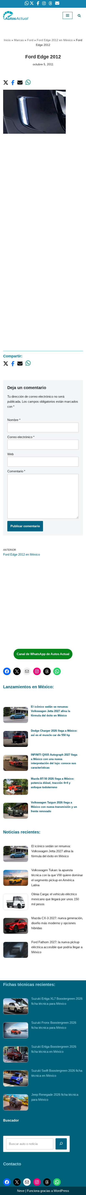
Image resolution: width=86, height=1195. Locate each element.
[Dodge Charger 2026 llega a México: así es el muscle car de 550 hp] (15, 740)
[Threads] (47, 671)
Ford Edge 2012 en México (55, 40)
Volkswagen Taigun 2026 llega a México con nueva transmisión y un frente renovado (54, 807)
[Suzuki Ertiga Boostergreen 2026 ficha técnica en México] (15, 1055)
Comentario (16, 471)
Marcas (19, 40)
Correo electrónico (20, 437)
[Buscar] (79, 15)
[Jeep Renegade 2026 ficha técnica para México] (15, 1103)
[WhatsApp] (57, 671)
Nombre (13, 420)
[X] (17, 671)
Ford (30, 40)
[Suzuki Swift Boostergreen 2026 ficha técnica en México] (15, 1079)
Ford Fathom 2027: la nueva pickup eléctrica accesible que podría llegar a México (56, 947)
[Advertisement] (43, 184)
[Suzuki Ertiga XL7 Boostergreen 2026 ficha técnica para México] (15, 1007)
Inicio (7, 40)
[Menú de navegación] (67, 15)
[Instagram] (37, 671)
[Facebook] (7, 671)
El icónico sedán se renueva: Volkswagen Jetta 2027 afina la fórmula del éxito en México (50, 711)
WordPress (61, 1190)
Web (10, 454)
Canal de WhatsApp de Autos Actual (43, 654)
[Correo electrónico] (27, 671)
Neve (20, 1190)
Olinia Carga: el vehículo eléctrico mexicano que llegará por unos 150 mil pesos (55, 899)
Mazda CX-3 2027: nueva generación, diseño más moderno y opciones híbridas (57, 923)
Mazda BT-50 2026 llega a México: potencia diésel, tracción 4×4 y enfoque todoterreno (52, 783)
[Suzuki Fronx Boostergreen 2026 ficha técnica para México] (15, 1031)
